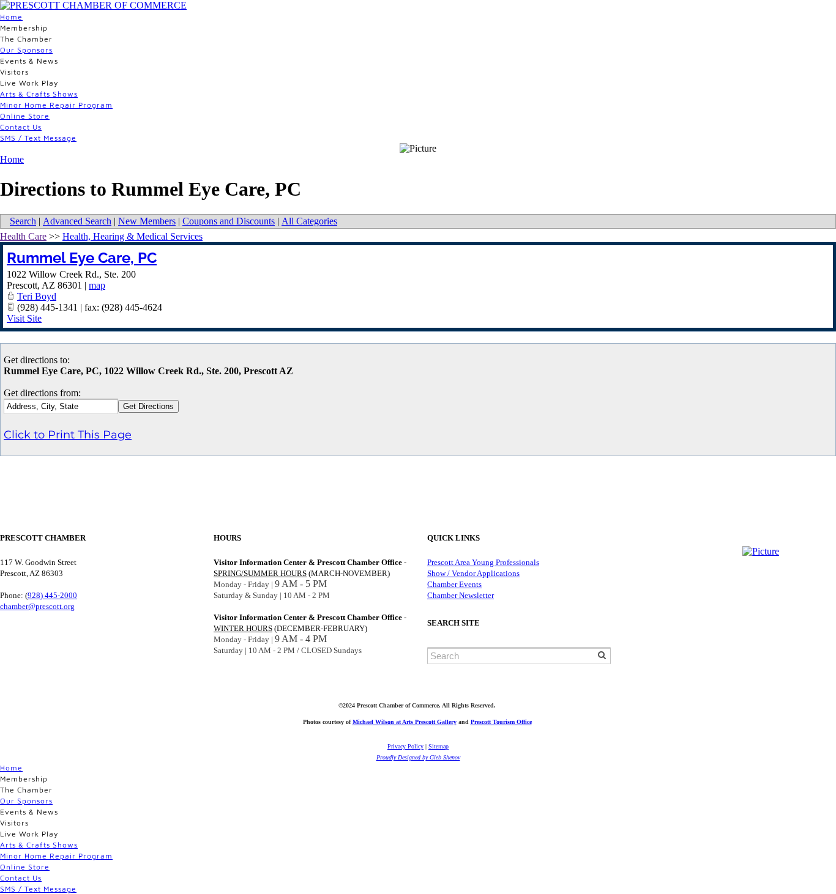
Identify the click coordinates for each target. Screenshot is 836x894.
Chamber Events (454, 584)
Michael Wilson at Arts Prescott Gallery (405, 722)
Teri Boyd (36, 296)
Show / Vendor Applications (473, 573)
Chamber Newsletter (460, 595)
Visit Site (24, 318)
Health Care (23, 236)
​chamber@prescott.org (37, 606)
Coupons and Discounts (228, 221)
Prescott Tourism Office (501, 722)
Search (23, 221)
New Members (147, 221)
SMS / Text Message (38, 137)
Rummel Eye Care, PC (82, 258)
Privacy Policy (405, 746)
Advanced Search (77, 221)
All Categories (309, 221)
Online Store (25, 115)
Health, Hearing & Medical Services (132, 236)
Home (11, 16)
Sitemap (438, 746)
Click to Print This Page (68, 434)
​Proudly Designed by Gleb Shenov (418, 757)
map (97, 285)
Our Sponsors (26, 49)
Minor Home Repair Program (56, 104)
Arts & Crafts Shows (39, 93)
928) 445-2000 (52, 595)
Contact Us (21, 126)
